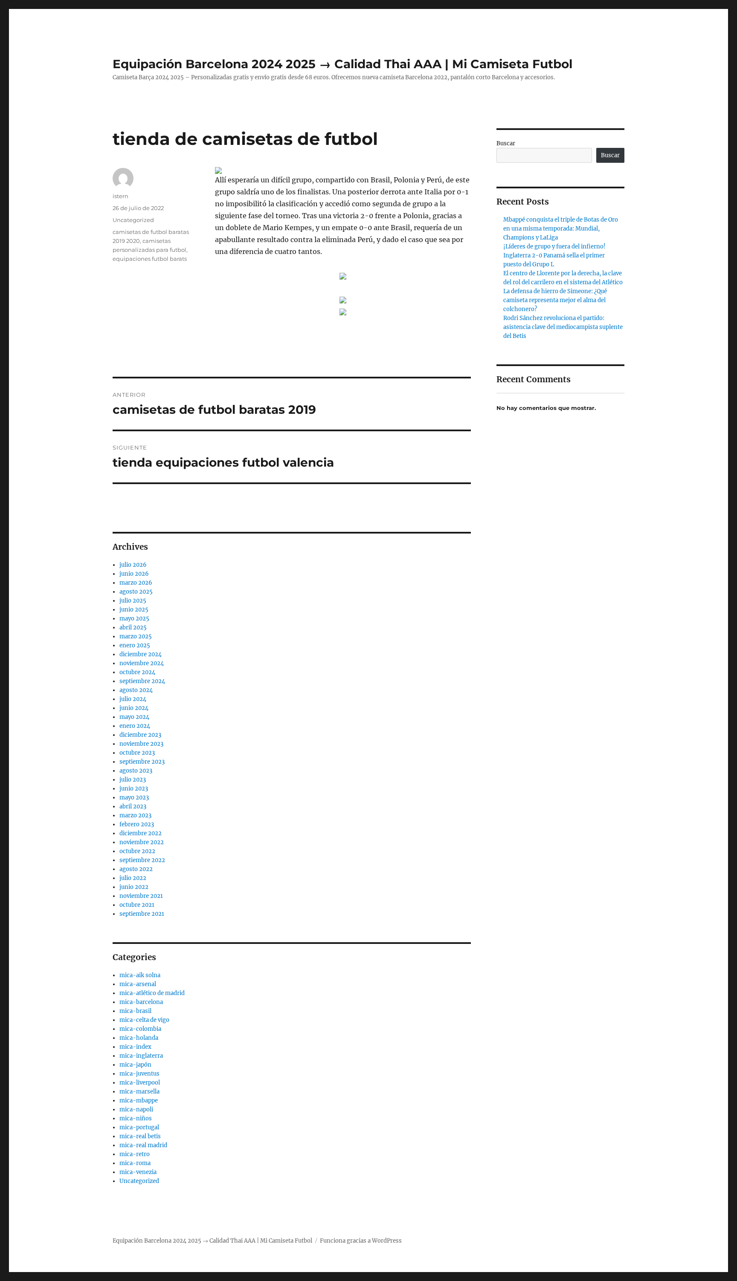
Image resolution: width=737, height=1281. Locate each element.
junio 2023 (133, 788)
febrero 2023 (136, 824)
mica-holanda (138, 1038)
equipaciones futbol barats (150, 258)
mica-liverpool (139, 1082)
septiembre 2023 (142, 761)
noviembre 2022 (141, 842)
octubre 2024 (137, 672)
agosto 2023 (135, 770)
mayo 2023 (134, 797)
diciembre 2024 (140, 654)
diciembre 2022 (140, 833)
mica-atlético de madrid (152, 993)
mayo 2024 (134, 717)
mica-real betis (140, 1136)
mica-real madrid (143, 1145)
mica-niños (135, 1118)
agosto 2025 (136, 591)
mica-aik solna (139, 975)
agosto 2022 (136, 869)
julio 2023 (132, 779)
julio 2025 (132, 600)
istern (120, 196)
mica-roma (135, 1163)
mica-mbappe (138, 1100)
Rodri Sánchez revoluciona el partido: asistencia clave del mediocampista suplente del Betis (563, 327)
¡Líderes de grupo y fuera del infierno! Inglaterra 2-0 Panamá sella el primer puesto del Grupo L (554, 255)
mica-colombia (140, 1029)
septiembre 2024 (142, 681)
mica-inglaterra (141, 1055)
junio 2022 (133, 887)
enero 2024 (134, 726)
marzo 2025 (135, 636)
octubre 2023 (137, 752)
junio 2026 (134, 573)
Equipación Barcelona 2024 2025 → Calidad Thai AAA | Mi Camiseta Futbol (342, 64)
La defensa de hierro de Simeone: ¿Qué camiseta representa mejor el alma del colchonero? (555, 300)
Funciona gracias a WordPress (361, 1240)
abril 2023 (132, 806)
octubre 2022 (137, 851)
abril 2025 (133, 627)
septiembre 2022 (142, 860)
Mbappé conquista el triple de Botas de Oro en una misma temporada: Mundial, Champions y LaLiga (560, 228)
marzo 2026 (135, 582)
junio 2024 (133, 708)
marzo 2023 (135, 815)
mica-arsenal (137, 984)
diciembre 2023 (140, 735)
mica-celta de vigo (144, 1020)
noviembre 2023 (141, 743)
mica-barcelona (141, 1002)
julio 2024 (132, 699)
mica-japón (135, 1064)
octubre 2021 (136, 905)
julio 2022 (132, 878)
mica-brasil (135, 1011)
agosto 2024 (136, 690)
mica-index (135, 1046)
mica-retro (134, 1154)
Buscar (505, 143)
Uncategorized (133, 219)
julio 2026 (133, 564)
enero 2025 (134, 645)
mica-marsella (139, 1091)
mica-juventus (139, 1073)
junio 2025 (133, 609)
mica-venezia (138, 1172)
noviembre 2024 (141, 663)
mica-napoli (136, 1109)
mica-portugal (139, 1127)
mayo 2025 (134, 618)
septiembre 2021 (141, 913)
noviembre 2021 (141, 896)
